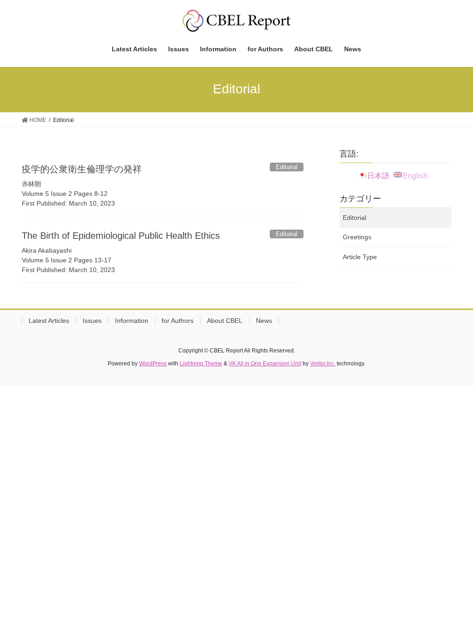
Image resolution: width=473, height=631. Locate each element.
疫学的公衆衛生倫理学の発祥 (82, 169)
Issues (92, 320)
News (264, 320)
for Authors (178, 320)
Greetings (357, 237)
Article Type (360, 257)
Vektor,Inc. (322, 363)
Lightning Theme (201, 363)
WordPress (153, 363)
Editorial (354, 217)
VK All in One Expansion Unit (265, 363)
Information (131, 320)
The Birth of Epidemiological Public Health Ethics (121, 236)
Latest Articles (49, 320)
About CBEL (225, 320)
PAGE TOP (453, 604)
